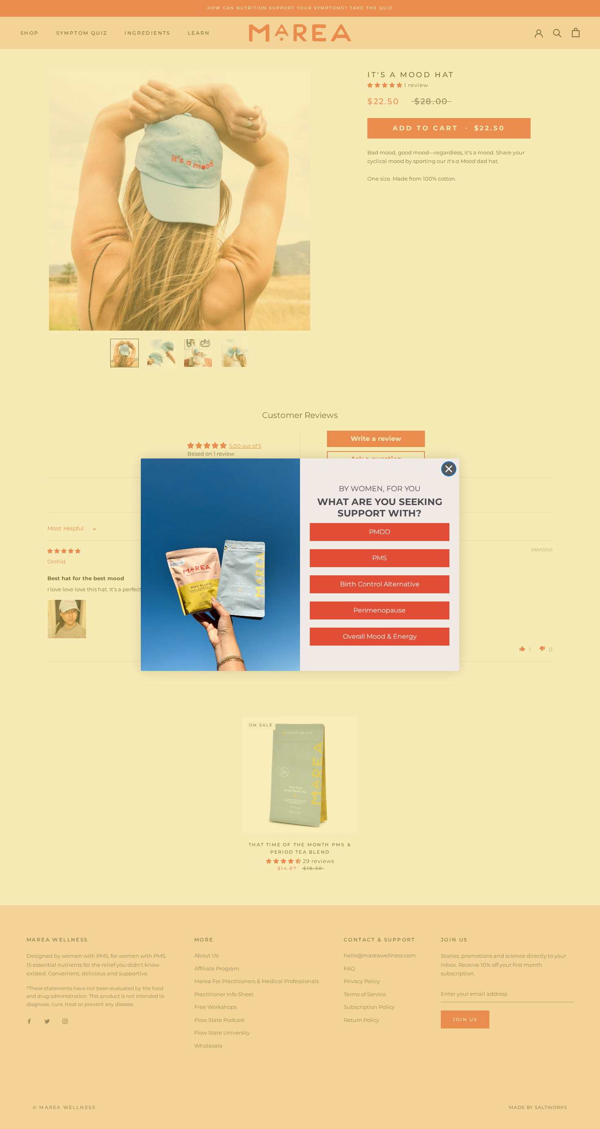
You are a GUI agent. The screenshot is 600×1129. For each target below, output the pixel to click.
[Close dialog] (449, 469)
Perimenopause (379, 610)
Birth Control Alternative (380, 584)
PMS (379, 558)
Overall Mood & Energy (380, 636)
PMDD (379, 532)
